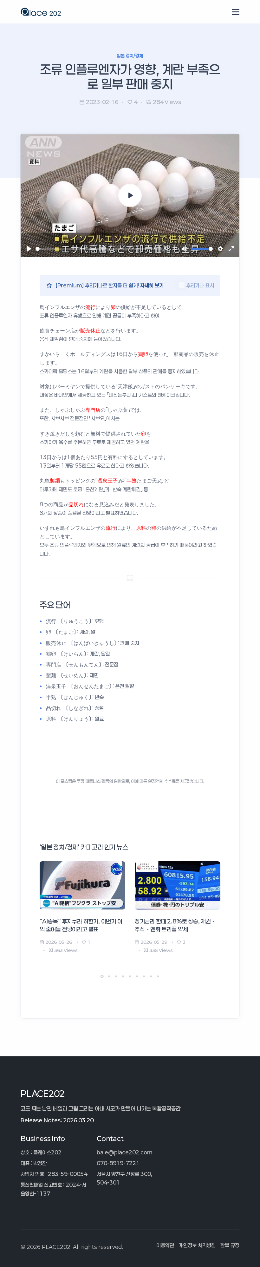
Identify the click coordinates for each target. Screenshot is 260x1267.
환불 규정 (229, 1245)
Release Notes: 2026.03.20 (57, 1120)
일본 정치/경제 (130, 55)
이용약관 (165, 1245)
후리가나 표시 (200, 285)
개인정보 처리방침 (197, 1245)
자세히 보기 (152, 285)
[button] (102, 976)
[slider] (99, 249)
